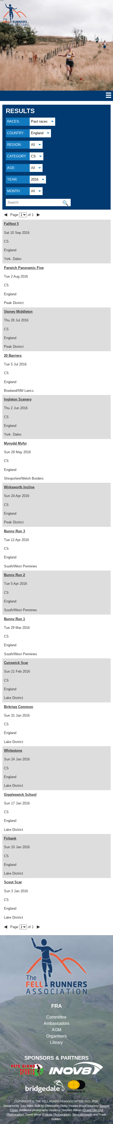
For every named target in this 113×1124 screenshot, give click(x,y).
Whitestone (13, 750)
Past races (39, 121)
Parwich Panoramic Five (24, 268)
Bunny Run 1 (14, 619)
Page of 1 (22, 215)
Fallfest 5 (11, 224)
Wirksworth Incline (19, 487)
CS (33, 156)
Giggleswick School (20, 795)
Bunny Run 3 (14, 531)
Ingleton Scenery (18, 399)
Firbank (10, 838)
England (37, 133)
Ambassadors (56, 1023)
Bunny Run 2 (14, 575)
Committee (56, 1017)
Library (56, 1042)
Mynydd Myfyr (15, 443)
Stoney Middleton (18, 311)
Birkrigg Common (18, 707)
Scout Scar (13, 882)
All (33, 145)
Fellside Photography (56, 1114)
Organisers (56, 1036)
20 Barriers (13, 356)
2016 (34, 179)
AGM (56, 1029)
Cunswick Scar (16, 663)
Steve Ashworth (82, 1114)
